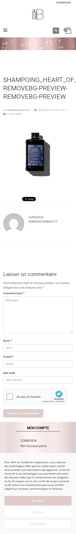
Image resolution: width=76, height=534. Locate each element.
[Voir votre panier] (68, 30)
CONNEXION (63, 2)
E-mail (8, 357)
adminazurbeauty (19, 110)
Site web (9, 373)
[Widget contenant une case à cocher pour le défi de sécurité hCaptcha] (35, 397)
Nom (7, 341)
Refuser (38, 512)
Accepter (38, 500)
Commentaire (13, 293)
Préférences (38, 524)
